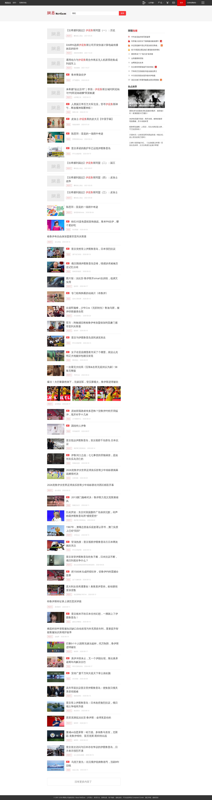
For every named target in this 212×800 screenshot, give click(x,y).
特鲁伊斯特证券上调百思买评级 (64, 601)
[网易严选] (160, 2)
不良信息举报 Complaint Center (133, 797)
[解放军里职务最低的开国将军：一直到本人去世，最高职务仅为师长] (146, 99)
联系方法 (97, 797)
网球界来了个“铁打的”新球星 (142, 54)
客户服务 (111, 797)
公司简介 (90, 797)
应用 (14, 3)
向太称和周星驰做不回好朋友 (142, 67)
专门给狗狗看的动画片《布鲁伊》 (89, 293)
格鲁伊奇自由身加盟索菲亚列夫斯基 (66, 236)
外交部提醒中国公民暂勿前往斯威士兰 (145, 45)
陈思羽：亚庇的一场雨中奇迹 (87, 133)
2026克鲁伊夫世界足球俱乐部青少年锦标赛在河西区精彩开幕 (80, 485)
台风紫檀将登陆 (137, 58)
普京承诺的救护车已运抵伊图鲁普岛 (91, 148)
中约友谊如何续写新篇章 (140, 37)
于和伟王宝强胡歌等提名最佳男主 (144, 71)
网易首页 (8, 3)
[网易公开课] (151, 2)
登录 (181, 3)
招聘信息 (104, 797)
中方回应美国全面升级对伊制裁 (143, 75)
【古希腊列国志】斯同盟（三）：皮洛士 (92, 192)
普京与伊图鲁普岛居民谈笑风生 (88, 337)
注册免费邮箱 (191, 3)
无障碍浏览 (22, 3)
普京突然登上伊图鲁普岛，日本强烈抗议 (93, 248)
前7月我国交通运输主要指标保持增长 (145, 50)
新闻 (68, 478)
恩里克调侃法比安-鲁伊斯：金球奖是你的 (88, 717)
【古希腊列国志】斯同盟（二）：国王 (90, 162)
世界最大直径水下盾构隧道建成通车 (145, 41)
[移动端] (144, 2)
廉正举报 (148, 797)
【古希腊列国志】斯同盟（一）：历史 (90, 30)
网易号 (69, 36)
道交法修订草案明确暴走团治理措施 (145, 80)
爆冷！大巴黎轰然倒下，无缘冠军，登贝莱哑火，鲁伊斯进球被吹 (82, 381)
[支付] (168, 2)
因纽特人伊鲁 (78, 425)
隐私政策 (119, 797)
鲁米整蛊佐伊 (78, 74)
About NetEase (80, 797)
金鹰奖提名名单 (137, 62)
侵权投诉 (155, 797)
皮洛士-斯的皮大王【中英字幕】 (92, 119)
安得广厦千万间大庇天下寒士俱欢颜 (91, 673)
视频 (68, 80)
